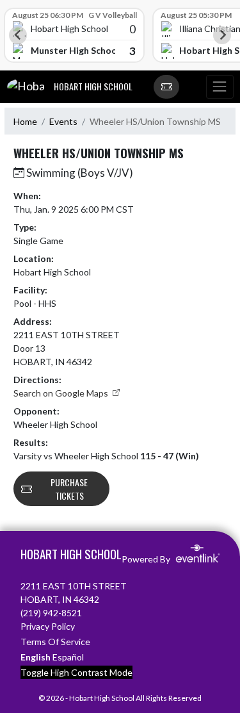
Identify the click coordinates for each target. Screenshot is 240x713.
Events (63, 121)
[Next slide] (222, 35)
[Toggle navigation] (219, 87)
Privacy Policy (47, 626)
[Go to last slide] (18, 35)
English (35, 657)
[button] (166, 87)
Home (25, 121)
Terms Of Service (55, 641)
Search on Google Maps (61, 393)
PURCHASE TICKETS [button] (69, 488)
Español (68, 657)
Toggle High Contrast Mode (76, 672)
